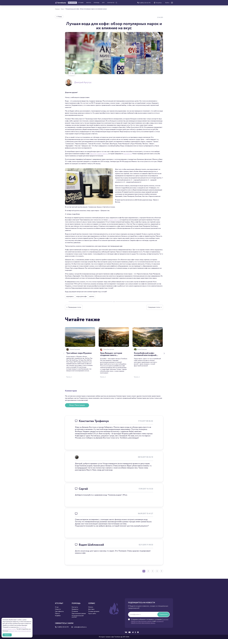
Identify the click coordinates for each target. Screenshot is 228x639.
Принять (7, 635)
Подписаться (163, 614)
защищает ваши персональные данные (20, 631)
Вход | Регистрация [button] (77, 405)
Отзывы (81, 2)
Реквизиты (75, 609)
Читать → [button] (69, 377)
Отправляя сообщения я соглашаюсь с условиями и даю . (149, 621)
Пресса (57, 613)
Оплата (90, 607)
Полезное (75, 611)
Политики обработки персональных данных (149, 620)
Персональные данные (79, 613)
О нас (57, 607)
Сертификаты (59, 611)
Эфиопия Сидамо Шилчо (99, 154)
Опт (103, 2)
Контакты (110, 2)
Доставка (91, 609)
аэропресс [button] (70, 296)
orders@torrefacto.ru (80, 627)
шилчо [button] (91, 296)
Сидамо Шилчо (113, 220)
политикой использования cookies (14, 628)
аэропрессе (127, 154)
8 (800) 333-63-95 (144, 3)
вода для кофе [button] (81, 296)
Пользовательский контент (77, 616)
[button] (72, 3)
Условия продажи (93, 611)
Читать (88, 2)
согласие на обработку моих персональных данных (147, 622)
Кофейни (58, 615)
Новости (58, 609)
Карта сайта (92, 613)
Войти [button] (167, 2)
